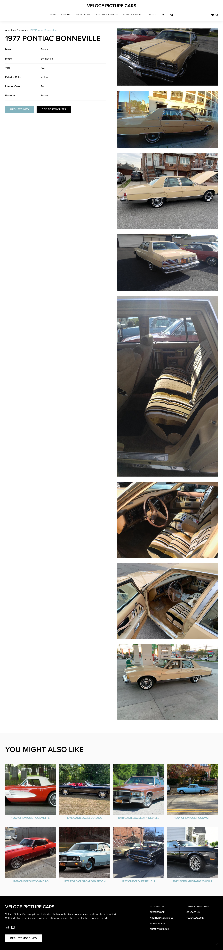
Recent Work (83, 15)
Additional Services (107, 15)
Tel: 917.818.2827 (195, 918)
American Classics (15, 30)
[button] (66, 15)
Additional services (161, 918)
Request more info (23, 938)
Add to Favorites (54, 109)
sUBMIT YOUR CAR (132, 15)
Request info (19, 109)
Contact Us (193, 912)
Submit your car (159, 929)
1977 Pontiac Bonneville (43, 30)
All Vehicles (157, 906)
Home (53, 15)
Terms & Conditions (197, 906)
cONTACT (151, 15)
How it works (157, 923)
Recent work (157, 912)
